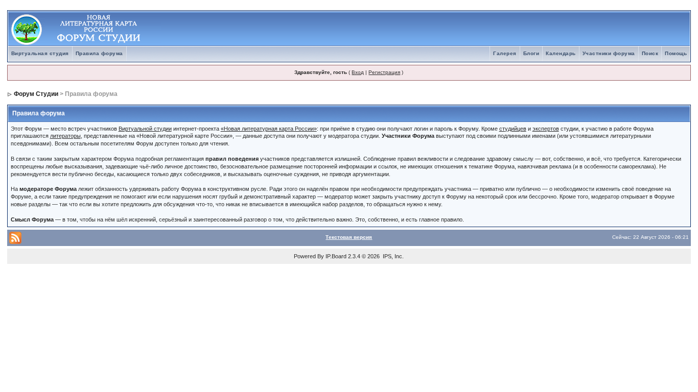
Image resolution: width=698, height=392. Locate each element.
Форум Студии (36, 93)
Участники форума (609, 53)
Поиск (650, 53)
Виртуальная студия (40, 53)
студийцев (512, 129)
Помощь (676, 53)
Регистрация (384, 72)
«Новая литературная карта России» (269, 129)
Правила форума (99, 53)
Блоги (531, 53)
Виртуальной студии (145, 129)
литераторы (65, 136)
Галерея (505, 53)
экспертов (545, 129)
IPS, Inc (392, 256)
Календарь (561, 53)
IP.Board (335, 256)
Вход (358, 72)
